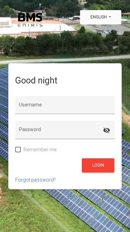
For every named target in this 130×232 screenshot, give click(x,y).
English (99, 17)
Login (98, 165)
